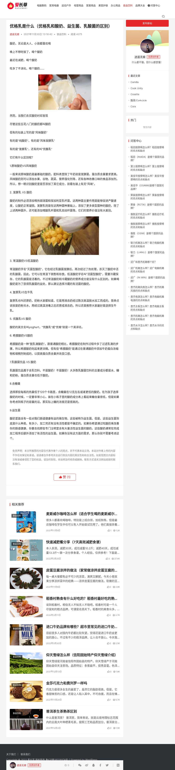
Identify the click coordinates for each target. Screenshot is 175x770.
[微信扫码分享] (80, 765)
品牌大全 (140, 5)
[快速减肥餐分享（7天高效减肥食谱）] (26, 550)
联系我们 (25, 754)
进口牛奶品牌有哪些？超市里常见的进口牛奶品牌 (82, 627)
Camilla (135, 82)
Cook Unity (137, 88)
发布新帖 (147, 23)
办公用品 (115, 5)
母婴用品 (78, 5)
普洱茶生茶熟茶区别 (61, 711)
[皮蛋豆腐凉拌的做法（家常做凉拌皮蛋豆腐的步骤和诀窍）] (26, 578)
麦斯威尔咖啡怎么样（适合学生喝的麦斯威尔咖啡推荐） (82, 514)
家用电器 (54, 5)
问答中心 (155, 5)
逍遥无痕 (14, 34)
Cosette (135, 94)
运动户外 (66, 5)
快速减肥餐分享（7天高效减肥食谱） (74, 542)
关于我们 (11, 754)
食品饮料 (128, 5)
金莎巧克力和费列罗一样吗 (66, 683)
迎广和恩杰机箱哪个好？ (144, 261)
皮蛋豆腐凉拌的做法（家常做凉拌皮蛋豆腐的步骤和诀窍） (82, 570)
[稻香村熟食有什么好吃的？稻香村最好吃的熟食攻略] (26, 606)
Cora (133, 106)
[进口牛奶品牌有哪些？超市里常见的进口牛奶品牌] (26, 634)
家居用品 (91, 5)
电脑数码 (41, 5)
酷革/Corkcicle (139, 100)
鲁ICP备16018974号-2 (58, 759)
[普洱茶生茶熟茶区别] (26, 719)
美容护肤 (103, 5)
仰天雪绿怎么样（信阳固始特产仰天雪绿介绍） (82, 655)
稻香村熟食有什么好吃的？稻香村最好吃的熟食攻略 (82, 599)
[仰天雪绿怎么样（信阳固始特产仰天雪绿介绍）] (26, 663)
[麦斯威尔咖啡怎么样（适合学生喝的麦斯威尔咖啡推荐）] (26, 522)
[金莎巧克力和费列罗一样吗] (26, 691)
